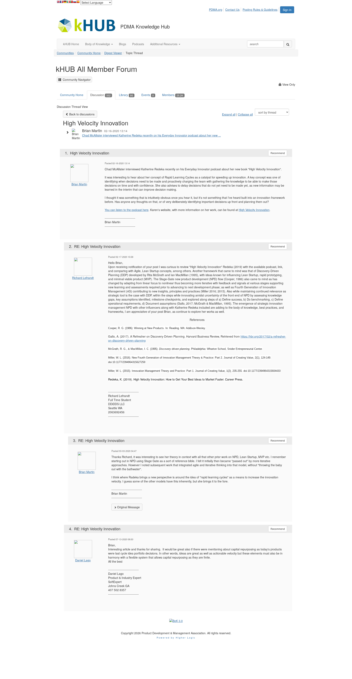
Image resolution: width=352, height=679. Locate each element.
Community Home (89, 53)
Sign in (287, 10)
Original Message (128, 507)
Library (126, 95)
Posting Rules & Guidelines (260, 10)
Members (172, 95)
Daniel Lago (83, 560)
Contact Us (232, 10)
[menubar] (244, 9)
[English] (58, 2)
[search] (288, 43)
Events (147, 95)
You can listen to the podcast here (126, 210)
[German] (65, 2)
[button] (99, 44)
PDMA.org (215, 10)
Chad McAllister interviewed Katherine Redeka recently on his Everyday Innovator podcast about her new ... (151, 135)
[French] (61, 2)
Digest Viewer (113, 53)
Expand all (228, 114)
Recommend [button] (278, 153)
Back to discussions (81, 114)
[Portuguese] (71, 2)
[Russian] (74, 2)
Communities (65, 53)
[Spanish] (78, 2)
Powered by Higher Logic (176, 637)
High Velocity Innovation (254, 210)
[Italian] (68, 2)
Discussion (100, 95)
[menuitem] (217, 9)
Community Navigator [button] (76, 80)
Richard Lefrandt (83, 278)
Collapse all (245, 114)
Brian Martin (79, 184)
